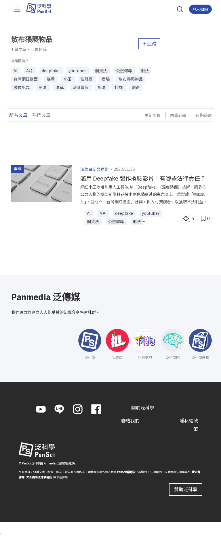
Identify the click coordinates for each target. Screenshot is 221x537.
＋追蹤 (149, 43)
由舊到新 (178, 115)
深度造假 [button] (81, 87)
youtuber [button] (77, 70)
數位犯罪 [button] (22, 87)
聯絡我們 (130, 420)
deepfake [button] (51, 70)
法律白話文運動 (94, 169)
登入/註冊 (200, 9)
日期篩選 (204, 115)
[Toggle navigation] (17, 9)
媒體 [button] (51, 79)
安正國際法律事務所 (39, 477)
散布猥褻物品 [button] (131, 79)
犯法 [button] (102, 87)
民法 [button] (43, 87)
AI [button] (16, 70)
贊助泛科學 (185, 489)
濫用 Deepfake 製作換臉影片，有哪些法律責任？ (143, 178)
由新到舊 (152, 115)
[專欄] (41, 182)
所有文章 (18, 114)
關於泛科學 (142, 407)
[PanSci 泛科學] (41, 8)
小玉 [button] (68, 79)
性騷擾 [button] (87, 79)
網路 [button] (136, 87)
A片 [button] (30, 70)
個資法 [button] (101, 70)
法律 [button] (60, 87)
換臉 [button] (106, 79)
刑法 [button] (145, 70)
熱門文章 (41, 114)
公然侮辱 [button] (124, 70)
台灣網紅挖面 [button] (26, 79)
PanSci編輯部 (126, 472)
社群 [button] (119, 87)
